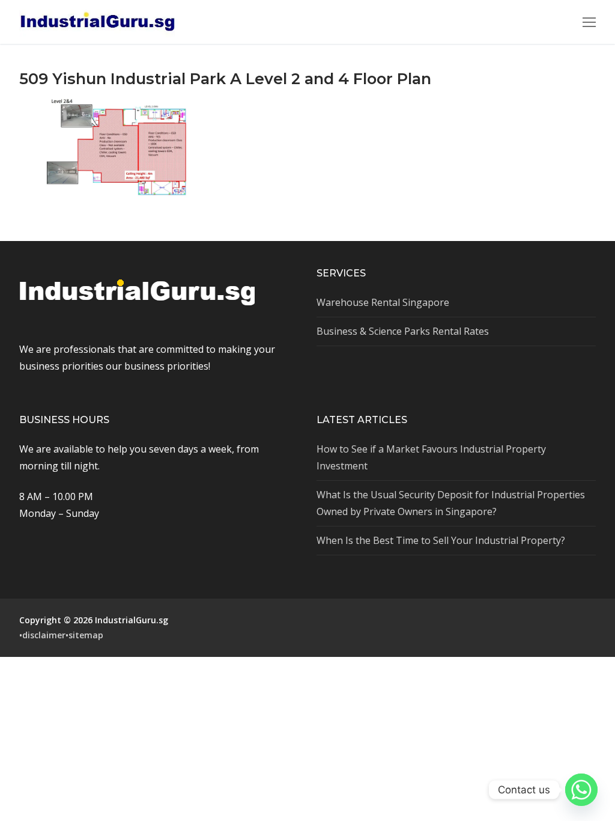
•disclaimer (42, 635)
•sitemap (84, 635)
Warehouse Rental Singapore (383, 302)
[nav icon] (589, 22)
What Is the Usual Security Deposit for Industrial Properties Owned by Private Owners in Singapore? (451, 503)
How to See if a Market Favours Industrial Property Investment (431, 457)
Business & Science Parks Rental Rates (403, 331)
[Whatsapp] (581, 790)
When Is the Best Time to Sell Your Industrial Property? (441, 540)
